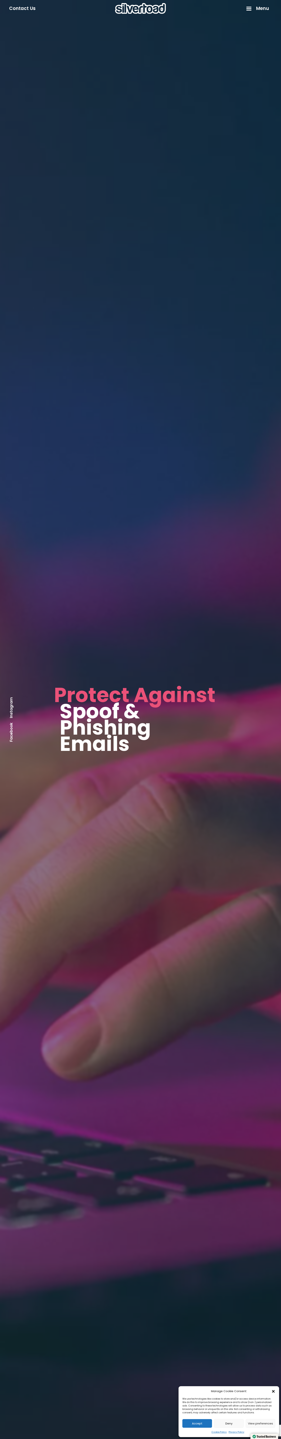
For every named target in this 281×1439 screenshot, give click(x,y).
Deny (228, 1423)
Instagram (11, 707)
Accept (197, 1423)
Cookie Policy (219, 1432)
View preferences (260, 1423)
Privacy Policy (236, 1432)
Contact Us (22, 8)
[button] (273, 1391)
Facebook (11, 732)
